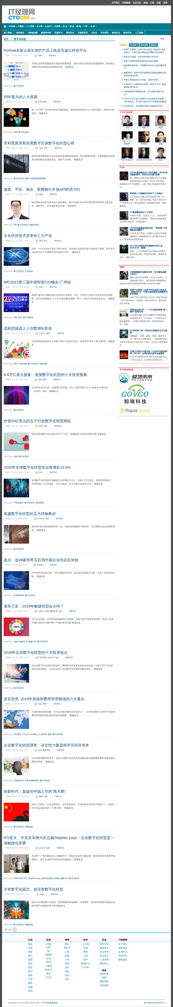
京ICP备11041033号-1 (154, 1003)
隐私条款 (122, 959)
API (15, 225)
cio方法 (25, 734)
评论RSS (122, 955)
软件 (85, 959)
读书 (67, 967)
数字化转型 (20, 39)
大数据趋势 (33, 33)
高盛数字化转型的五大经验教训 (30, 514)
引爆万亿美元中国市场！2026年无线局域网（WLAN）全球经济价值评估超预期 (148, 352)
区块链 (40, 565)
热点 (45, 241)
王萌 (127, 127)
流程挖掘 (43, 364)
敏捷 (57, 878)
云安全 (94, 33)
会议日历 (137, 3)
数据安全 (104, 948)
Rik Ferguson (127, 160)
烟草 (27, 178)
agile (16, 641)
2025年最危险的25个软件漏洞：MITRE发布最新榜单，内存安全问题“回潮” (149, 173)
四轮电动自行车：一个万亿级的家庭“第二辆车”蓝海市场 (148, 310)
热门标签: (8, 33)
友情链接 (126, 3)
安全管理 (104, 952)
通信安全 (104, 963)
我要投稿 (122, 948)
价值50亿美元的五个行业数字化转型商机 (37, 421)
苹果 (104, 977)
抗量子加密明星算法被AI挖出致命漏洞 (141, 61)
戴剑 (144, 127)
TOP (122, 167)
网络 (85, 952)
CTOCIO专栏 (126, 112)
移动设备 (104, 973)
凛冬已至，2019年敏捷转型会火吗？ (34, 606)
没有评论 (52, 55)
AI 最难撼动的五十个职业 (141, 212)
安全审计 (104, 955)
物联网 (48, 954)
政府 (30, 963)
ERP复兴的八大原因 (21, 97)
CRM (48, 944)
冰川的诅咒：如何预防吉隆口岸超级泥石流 (143, 106)
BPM (48, 962)
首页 (6, 39)
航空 (30, 971)
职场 (67, 955)
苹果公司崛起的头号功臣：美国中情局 (141, 80)
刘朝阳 (144, 144)
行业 (45, 148)
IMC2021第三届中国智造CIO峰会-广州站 (37, 282)
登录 (165, 3)
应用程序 (104, 985)
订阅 (152, 3)
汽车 (30, 979)
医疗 (30, 955)
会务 (41, 287)
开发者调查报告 (32, 780)
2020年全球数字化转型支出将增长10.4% (37, 467)
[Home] (5, 26)
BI (48, 951)
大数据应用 (83, 33)
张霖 (161, 160)
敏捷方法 (32, 641)
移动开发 (127, 33)
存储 (40, 55)
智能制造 (29, 827)
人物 (67, 952)
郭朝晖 (127, 144)
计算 (85, 955)
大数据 (48, 965)
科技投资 (40, 503)
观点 (67, 944)
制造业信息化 (48, 878)
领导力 (67, 948)
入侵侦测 (104, 959)
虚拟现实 (20, 33)
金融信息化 (34, 225)
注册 (159, 3)
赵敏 (161, 144)
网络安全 (70, 33)
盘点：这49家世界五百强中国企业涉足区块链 (41, 560)
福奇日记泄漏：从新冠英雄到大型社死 (141, 57)
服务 (30, 983)
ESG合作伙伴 (126, 369)
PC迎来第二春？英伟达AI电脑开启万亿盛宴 (148, 331)
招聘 (67, 963)
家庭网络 (104, 981)
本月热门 (134, 45)
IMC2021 (18, 317)
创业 (41, 426)
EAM (16, 878)
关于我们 (116, 3)
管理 (44, 704)
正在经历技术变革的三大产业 (28, 236)
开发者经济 (19, 780)
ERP (40, 102)
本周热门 (123, 45)
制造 (41, 796)
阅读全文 (69, 67)
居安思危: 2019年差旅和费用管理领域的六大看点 (44, 699)
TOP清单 (43, 657)
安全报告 (105, 33)
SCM (48, 958)
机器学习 (59, 33)
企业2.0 (42, 333)
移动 (48, 973)
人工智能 (139, 33)
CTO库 (85, 967)
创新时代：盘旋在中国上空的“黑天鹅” (35, 791)
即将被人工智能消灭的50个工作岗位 (146, 193)
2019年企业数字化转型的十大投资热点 (36, 652)
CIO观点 (34, 734)
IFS (25, 878)
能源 (30, 959)
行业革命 (29, 271)
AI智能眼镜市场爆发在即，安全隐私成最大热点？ (148, 273)
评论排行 (144, 45)
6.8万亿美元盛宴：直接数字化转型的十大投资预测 (45, 375)
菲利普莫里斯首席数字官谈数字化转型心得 (39, 143)
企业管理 (43, 734)
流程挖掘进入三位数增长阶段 (28, 328)
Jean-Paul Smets (144, 160)
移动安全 (116, 33)
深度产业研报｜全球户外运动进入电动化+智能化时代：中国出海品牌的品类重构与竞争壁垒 (149, 292)
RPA (16, 364)
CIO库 (48, 977)
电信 (30, 967)
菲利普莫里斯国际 (38, 178)
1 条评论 (57, 796)
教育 (30, 952)
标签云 (154, 45)
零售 (30, 948)
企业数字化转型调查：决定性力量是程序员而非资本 (46, 745)
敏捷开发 (53, 611)
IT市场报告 (18, 503)
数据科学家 (46, 33)
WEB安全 (104, 944)
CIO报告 (17, 734)
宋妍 (161, 127)
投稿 (146, 3)
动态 (44, 102)
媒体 (30, 975)
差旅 (50, 734)
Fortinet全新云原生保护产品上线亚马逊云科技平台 (45, 50)
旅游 (30, 991)
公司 (67, 959)
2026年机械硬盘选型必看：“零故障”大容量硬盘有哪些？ (148, 229)
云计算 (85, 944)
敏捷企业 (23, 641)
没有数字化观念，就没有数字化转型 (33, 889)
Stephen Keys (34, 878)
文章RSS (122, 952)
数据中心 (85, 963)
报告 (44, 379)
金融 (41, 194)
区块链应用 (19, 595)
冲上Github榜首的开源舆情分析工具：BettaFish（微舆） (147, 247)
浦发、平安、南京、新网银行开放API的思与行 (42, 189)
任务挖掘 (23, 364)
